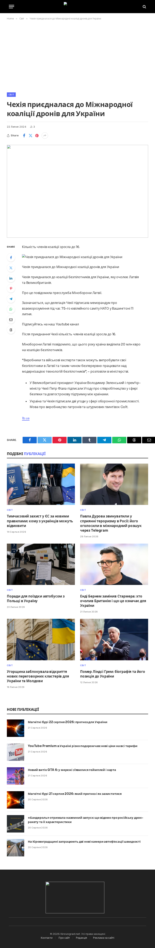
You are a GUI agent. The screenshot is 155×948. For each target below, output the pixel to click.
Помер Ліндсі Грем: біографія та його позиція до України (112, 674)
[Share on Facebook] (24, 135)
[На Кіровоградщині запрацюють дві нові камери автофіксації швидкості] (15, 847)
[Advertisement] (77, 55)
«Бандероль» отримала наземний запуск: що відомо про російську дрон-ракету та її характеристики (85, 820)
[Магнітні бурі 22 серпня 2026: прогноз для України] (15, 728)
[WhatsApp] (11, 309)
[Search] (144, 6)
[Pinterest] (11, 288)
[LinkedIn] (11, 278)
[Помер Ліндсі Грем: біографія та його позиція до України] (114, 639)
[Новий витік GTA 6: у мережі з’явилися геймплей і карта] (15, 776)
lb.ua (25, 418)
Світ (11, 94)
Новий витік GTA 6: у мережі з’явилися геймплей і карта (72, 770)
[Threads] (11, 330)
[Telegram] (11, 299)
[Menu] (11, 6)
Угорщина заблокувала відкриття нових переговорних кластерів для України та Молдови (38, 676)
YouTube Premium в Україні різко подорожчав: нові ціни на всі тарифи (82, 746)
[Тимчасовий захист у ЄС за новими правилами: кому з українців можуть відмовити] (41, 484)
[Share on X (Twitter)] (30, 135)
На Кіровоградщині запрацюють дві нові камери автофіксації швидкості (84, 841)
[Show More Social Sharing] (45, 135)
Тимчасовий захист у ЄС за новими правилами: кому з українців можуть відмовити (40, 521)
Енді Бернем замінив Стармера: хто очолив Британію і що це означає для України (113, 601)
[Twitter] (11, 268)
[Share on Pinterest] (37, 135)
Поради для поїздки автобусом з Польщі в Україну (36, 598)
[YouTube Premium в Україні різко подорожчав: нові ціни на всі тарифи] (15, 752)
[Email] (11, 319)
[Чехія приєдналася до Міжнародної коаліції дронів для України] (77, 191)
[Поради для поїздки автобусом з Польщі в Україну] (41, 564)
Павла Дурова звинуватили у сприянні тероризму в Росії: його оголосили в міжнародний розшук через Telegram (111, 523)
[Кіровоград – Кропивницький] (77, 6)
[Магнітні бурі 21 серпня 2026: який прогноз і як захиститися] (15, 800)
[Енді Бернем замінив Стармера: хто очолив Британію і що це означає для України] (114, 564)
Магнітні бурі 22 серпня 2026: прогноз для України (67, 722)
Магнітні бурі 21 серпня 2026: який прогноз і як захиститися (75, 794)
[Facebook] (11, 257)
